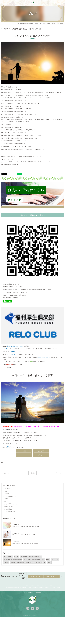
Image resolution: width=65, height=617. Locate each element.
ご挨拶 (5, 491)
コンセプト (16, 556)
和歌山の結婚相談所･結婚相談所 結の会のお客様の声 (34, 559)
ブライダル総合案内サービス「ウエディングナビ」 (16, 496)
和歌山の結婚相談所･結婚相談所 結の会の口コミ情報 (31, 556)
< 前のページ (6, 473)
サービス (48, 559)
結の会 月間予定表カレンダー (11, 504)
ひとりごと (6, 493)
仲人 (58, 559)
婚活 (2, 462)
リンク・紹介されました (9, 511)
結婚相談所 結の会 (20, 562)
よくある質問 (6, 562)
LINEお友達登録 (7, 488)
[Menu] (62, 2)
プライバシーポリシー (37, 562)
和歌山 (4, 556)
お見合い (49, 562)
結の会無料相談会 (8, 509)
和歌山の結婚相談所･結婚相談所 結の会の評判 (12, 559)
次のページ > (59, 473)
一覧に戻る (32, 473)
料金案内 (53, 559)
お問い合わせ (28, 562)
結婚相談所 (10, 556)
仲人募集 (6, 499)
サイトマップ (39, 592)
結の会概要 (13, 562)
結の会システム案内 (8, 506)
